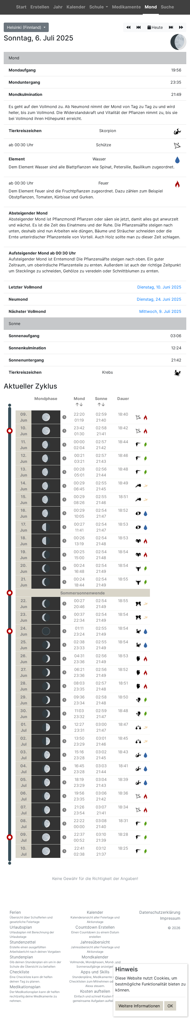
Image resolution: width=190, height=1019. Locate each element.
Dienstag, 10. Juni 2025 (159, 287)
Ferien (31, 917)
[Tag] (128, 27)
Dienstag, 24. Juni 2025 (159, 299)
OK (170, 1005)
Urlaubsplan (32, 932)
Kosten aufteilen (95, 996)
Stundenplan (35, 961)
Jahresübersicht (95, 946)
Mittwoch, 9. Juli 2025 (160, 311)
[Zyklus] (138, 27)
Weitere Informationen (139, 1005)
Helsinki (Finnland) (25, 27)
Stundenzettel (35, 946)
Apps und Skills (95, 978)
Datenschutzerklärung (159, 912)
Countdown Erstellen (95, 932)
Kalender (95, 917)
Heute (157, 27)
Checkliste (31, 976)
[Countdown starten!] (64, 417)
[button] (98, 7)
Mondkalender (95, 961)
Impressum (170, 918)
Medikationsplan (35, 993)
